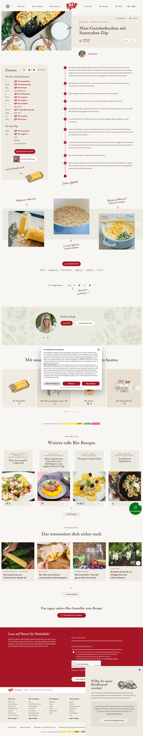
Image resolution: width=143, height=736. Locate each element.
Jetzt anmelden (81, 679)
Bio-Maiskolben (24, 81)
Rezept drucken (57, 285)
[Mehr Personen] (34, 70)
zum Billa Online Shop (27, 159)
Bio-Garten (32, 708)
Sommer (100, 270)
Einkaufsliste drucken (26, 151)
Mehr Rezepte (71, 514)
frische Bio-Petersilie (26, 110)
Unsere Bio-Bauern (13, 715)
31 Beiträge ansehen (85, 323)
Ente (71, 715)
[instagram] (47, 337)
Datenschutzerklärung (114, 714)
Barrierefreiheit (25, 727)
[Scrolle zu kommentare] (133, 40)
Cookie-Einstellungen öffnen (114, 720)
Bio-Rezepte (74, 699)
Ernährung (52, 701)
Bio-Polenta (22, 88)
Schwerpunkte (53, 710)
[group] (17, 561)
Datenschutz (12, 727)
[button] (21, 6)
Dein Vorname (79, 638)
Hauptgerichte (53, 270)
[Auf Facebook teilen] (75, 285)
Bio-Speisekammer (34, 713)
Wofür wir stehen (13, 708)
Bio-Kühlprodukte (33, 715)
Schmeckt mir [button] (74, 264)
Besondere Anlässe (75, 706)
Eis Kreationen (73, 713)
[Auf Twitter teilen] (80, 285)
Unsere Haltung (12, 704)
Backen (42, 270)
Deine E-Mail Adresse (82, 646)
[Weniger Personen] (29, 70)
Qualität (10, 710)
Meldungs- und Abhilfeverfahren (44, 727)
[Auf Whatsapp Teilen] (85, 285)
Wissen (51, 708)
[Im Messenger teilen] (90, 285)
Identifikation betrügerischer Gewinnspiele (73, 727)
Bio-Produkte (34, 699)
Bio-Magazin (54, 699)
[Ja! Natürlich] (72, 7)
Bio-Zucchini (22, 116)
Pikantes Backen (66, 270)
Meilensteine (11, 706)
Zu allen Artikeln (71, 594)
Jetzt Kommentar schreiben (72, 615)
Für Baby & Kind (33, 706)
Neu (30, 701)
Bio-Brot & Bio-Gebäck (35, 704)
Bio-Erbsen (22, 119)
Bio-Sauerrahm (24, 131)
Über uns (11, 699)
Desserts (72, 710)
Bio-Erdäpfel (23, 104)
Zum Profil (66, 323)
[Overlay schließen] (139, 670)
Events (51, 713)
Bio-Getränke (32, 710)
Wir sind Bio (11, 701)
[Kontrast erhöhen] (8, 6)
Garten (51, 704)
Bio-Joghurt (22, 100)
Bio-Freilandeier (24, 94)
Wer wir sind (11, 713)
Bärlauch (72, 704)
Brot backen (73, 708)
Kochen (51, 706)
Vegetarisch (79, 270)
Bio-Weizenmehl (24, 85)
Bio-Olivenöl (23, 97)
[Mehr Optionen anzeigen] (95, 285)
